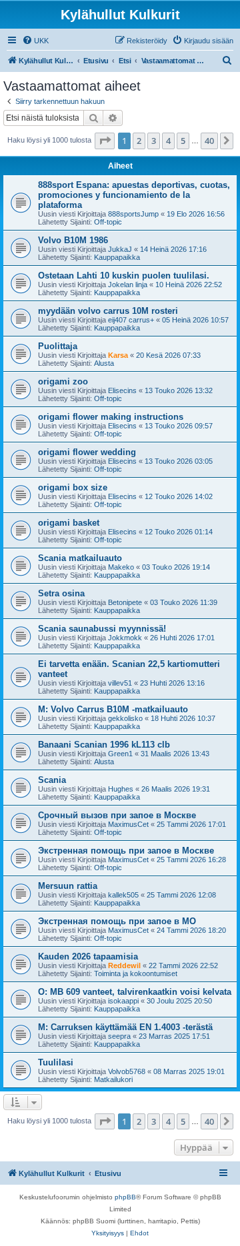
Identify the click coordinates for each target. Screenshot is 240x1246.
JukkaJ (120, 249)
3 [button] (153, 141)
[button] (105, 141)
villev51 (120, 683)
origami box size (72, 487)
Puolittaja (57, 346)
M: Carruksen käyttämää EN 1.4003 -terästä (125, 1027)
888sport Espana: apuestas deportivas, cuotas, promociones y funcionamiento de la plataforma (134, 195)
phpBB (125, 1197)
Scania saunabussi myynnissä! (102, 629)
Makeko (121, 567)
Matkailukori (113, 1079)
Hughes (120, 789)
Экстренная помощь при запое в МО (117, 921)
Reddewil (124, 965)
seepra (119, 1036)
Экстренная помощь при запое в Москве (126, 851)
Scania (52, 780)
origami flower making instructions (110, 417)
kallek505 (123, 895)
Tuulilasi (55, 1062)
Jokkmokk (125, 638)
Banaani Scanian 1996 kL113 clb (104, 745)
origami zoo (63, 381)
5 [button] (183, 141)
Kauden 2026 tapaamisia (88, 956)
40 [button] (209, 141)
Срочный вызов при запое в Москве (117, 815)
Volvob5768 (126, 1071)
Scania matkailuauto (80, 558)
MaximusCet (128, 824)
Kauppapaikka (117, 257)
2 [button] (139, 141)
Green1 (120, 754)
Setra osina (61, 593)
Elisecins (122, 390)
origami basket (68, 523)
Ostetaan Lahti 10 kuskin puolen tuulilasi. (123, 276)
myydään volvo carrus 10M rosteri (108, 311)
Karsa (118, 355)
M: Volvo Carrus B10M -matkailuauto (113, 709)
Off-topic (108, 222)
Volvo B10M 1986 (73, 240)
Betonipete (125, 602)
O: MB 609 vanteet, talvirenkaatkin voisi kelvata (134, 992)
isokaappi (123, 1001)
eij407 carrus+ (131, 320)
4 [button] (168, 141)
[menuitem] (35, 41)
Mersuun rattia (67, 886)
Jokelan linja (127, 285)
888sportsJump (133, 214)
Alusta (104, 363)
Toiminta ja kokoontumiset (135, 973)
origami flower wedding (87, 452)
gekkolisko (125, 718)
